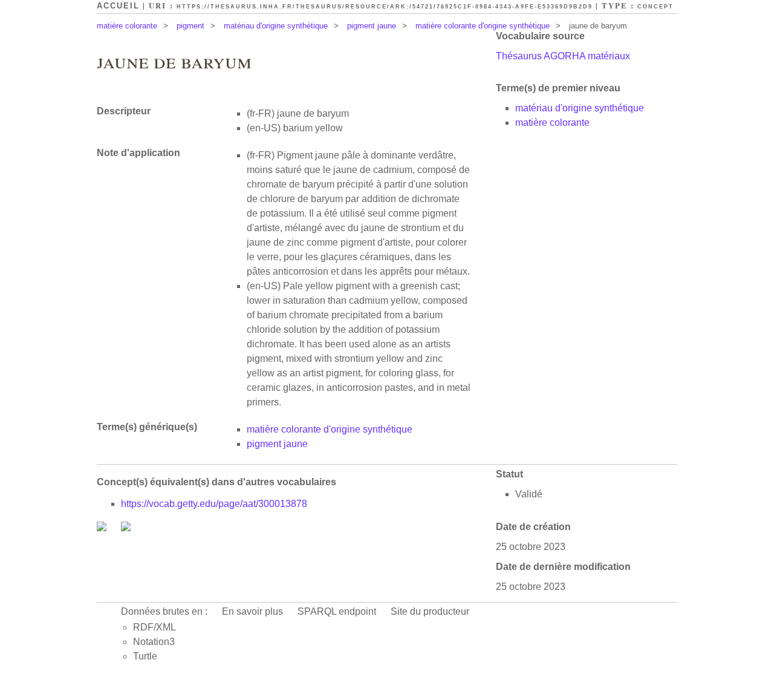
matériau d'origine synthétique (276, 25)
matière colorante (127, 25)
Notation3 (154, 642)
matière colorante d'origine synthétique (482, 25)
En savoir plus (252, 611)
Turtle (145, 656)
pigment (190, 25)
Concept (655, 7)
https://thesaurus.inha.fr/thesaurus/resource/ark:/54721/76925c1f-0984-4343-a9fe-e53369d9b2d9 (385, 7)
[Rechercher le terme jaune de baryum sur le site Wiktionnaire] (126, 528)
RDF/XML (154, 627)
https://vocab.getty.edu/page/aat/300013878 (214, 504)
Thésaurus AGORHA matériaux (563, 56)
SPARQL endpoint (337, 611)
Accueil (118, 5)
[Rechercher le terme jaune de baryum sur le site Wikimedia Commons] (103, 528)
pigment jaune (371, 25)
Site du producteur (430, 611)
